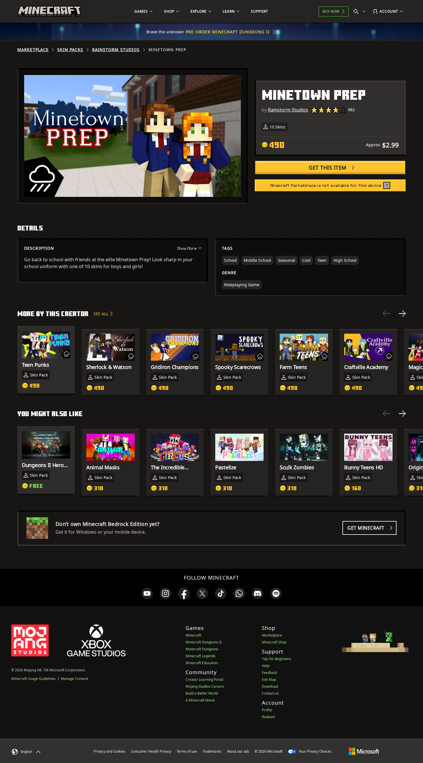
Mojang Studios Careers (205, 686)
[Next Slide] (402, 313)
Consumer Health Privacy (151, 751)
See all (101, 313)
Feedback (269, 672)
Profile (267, 710)
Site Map (269, 679)
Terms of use (187, 751)
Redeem (268, 716)
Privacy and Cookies (109, 751)
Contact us (270, 693)
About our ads (238, 751)
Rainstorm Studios (116, 49)
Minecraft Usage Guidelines (33, 679)
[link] (147, 593)
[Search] (360, 11)
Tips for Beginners (276, 658)
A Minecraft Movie (200, 700)
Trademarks (212, 751)
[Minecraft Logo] (49, 11)
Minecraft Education (202, 662)
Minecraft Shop (274, 642)
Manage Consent (74, 679)
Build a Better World (202, 693)
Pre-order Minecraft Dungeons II (228, 31)
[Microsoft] (364, 751)
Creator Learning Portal (204, 679)
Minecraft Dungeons (202, 649)
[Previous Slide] (386, 313)
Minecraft (193, 635)
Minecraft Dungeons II (204, 642)
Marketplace (33, 49)
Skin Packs (70, 49)
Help (265, 665)
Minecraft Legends (201, 656)
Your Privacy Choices (314, 751)
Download (270, 686)
